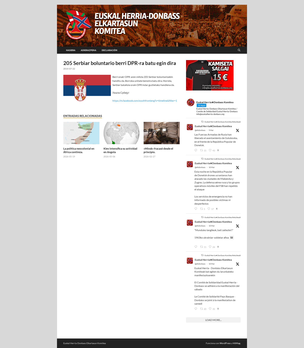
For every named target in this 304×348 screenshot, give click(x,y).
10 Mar (212, 167)
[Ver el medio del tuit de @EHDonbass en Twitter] (232, 237)
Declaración (109, 50)
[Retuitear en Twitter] (202, 121)
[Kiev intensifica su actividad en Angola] (122, 133)
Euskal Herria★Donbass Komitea (213, 126)
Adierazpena (88, 50)
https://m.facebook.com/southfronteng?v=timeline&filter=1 (144, 100)
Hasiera (70, 50)
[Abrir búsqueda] (239, 50)
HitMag (236, 343)
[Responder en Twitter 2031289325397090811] (196, 209)
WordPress (225, 343)
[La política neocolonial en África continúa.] (81, 133)
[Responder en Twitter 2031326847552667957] (196, 309)
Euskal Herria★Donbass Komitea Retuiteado (223, 122)
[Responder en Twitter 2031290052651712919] (196, 247)
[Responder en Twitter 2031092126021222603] (196, 150)
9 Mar (211, 130)
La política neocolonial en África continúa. (78, 150)
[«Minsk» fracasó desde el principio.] (162, 133)
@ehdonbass (200, 130)
